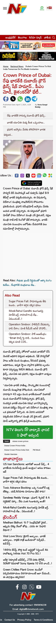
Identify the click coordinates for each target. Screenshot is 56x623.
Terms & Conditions (43, 620)
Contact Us (10, 620)
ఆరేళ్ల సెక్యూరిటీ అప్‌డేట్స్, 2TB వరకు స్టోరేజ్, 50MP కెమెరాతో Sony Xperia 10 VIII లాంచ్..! (27, 561)
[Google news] (39, 176)
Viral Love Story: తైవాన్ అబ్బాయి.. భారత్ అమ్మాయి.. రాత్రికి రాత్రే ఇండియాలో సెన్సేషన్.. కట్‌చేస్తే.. (24, 540)
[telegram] (35, 99)
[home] (1, 37)
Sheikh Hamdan (10, 454)
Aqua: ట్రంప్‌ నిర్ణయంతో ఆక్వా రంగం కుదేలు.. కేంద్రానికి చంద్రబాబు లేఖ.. (27, 282)
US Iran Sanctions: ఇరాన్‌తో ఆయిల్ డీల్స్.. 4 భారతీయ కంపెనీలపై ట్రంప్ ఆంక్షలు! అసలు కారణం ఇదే (27, 467)
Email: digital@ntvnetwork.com (28, 609)
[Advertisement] (28, 252)
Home (5, 66)
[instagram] (24, 587)
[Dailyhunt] (50, 176)
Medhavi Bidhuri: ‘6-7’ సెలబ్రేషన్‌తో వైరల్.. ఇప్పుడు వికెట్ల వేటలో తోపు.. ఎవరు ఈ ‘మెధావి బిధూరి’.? (25, 526)
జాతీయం (48, 37)
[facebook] (6, 99)
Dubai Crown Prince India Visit (16, 450)
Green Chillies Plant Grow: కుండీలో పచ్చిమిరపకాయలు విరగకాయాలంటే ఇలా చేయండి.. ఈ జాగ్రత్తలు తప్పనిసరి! (27, 573)
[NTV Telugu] (17, 8)
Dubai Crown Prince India (14, 445)
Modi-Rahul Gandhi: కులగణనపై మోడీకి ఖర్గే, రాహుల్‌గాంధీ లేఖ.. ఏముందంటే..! (26, 314)
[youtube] (38, 587)
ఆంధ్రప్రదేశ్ (10, 37)
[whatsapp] (20, 99)
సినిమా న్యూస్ (35, 37)
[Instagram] (22, 176)
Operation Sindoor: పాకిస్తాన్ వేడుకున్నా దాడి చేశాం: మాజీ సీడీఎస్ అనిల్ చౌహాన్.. (29, 326)
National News (16, 66)
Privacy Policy (24, 620)
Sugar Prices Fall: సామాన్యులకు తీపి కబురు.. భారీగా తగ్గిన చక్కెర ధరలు (27, 303)
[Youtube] (33, 176)
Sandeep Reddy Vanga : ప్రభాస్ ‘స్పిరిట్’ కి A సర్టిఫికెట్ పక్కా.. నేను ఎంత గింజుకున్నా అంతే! (26, 499)
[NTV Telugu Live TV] (49, 8)
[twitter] (13, 99)
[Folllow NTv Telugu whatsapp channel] (42, 8)
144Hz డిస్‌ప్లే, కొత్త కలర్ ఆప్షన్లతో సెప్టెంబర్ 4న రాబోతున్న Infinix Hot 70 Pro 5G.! (25, 551)
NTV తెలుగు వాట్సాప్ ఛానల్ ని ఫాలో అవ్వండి (28, 432)
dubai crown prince (20, 441)
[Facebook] (17, 176)
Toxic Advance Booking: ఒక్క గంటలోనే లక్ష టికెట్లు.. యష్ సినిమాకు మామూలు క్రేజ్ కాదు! (26, 489)
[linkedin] (28, 99)
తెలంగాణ (22, 37)
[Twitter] (28, 176)
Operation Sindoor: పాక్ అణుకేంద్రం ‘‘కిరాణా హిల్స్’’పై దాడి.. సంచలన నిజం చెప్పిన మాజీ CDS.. (27, 337)
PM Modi (36, 450)
